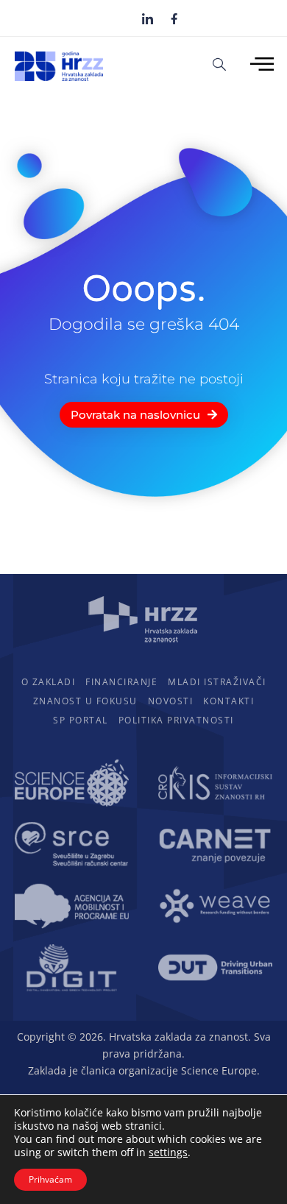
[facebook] (174, 17)
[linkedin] (147, 18)
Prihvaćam (50, 1179)
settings (168, 1152)
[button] (219, 63)
